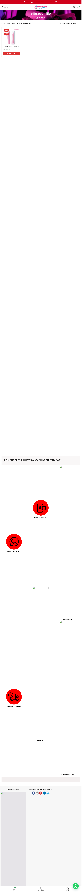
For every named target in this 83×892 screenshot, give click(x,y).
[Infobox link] (14, 543)
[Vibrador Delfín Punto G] (11, 37)
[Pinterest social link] (40, 793)
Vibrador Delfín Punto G (11, 47)
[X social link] (37, 793)
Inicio (3, 23)
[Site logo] (40, 7)
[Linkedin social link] (44, 793)
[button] (76, 886)
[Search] (74, 7)
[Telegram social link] (47, 793)
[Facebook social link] (33, 793)
